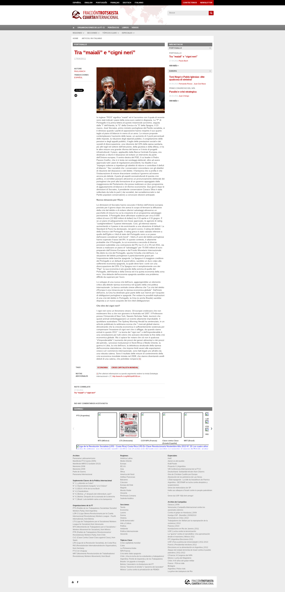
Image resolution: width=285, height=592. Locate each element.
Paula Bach (79, 71)
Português (101, 2)
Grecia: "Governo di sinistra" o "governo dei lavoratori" (142, 567)
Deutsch (127, 2)
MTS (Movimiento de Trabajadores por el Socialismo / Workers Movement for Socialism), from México (94, 528)
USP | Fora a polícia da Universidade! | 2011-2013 (188, 542)
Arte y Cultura (125, 523)
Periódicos (113, 27)
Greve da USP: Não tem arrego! (180, 496)
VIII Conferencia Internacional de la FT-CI (184, 469)
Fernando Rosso (185, 84)
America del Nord (127, 474)
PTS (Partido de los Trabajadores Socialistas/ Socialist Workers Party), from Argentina (95, 509)
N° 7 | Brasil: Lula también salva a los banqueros (92, 499)
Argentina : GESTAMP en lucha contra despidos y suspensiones (188, 483)
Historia (123, 518)
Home (75, 38)
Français (114, 2)
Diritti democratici (127, 521)
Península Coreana (128, 496)
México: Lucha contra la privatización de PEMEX (139, 570)
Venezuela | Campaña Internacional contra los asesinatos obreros (186, 508)
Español (77, 2)
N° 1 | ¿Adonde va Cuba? (83, 483)
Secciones (92, 33)
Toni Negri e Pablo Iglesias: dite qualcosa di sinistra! (187, 78)
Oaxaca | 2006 (173, 505)
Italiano (139, 2)
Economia (103, 367)
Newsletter (206, 2)
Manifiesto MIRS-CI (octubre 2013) (87, 464)
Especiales (127, 33)
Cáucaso (124, 482)
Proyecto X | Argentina (177, 466)
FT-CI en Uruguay (80, 551)
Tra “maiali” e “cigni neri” (85, 393)
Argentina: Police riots (176, 569)
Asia (122, 469)
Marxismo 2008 (79, 466)
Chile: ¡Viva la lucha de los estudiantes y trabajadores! (142, 556)
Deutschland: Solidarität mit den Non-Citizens (186, 472)
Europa (123, 464)
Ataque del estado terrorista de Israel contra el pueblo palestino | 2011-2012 (189, 551)
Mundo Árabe (125, 490)
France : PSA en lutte (176, 563)
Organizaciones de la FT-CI (91, 27)
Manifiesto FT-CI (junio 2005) (84, 461)
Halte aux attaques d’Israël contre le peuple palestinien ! (190, 491)
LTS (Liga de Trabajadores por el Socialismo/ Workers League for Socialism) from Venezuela (94, 523)
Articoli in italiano (92, 38)
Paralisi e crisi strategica (183, 91)
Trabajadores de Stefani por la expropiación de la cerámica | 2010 (188, 522)
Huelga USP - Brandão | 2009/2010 (182, 515)
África (122, 472)
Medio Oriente (126, 461)
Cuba (122, 546)
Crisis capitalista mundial (124, 367)
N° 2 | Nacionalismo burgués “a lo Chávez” (90, 486)
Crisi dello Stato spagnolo (130, 554)
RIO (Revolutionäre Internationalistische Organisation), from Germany (95, 547)
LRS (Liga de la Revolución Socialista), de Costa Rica (94, 543)
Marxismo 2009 (79, 469)
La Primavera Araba (128, 548)
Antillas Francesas (127, 477)
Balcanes (124, 480)
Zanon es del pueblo (176, 461)
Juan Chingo (184, 96)
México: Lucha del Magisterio (179, 558)
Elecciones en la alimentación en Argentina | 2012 (188, 547)
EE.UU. (123, 466)
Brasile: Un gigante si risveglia (132, 562)
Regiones (77, 33)
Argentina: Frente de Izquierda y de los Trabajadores (141, 559)
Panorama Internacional (82, 474)
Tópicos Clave (109, 33)
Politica (123, 526)
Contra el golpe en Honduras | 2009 (182, 513)
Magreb (123, 488)
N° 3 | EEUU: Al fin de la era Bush (86, 489)
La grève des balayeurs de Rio (180, 571)
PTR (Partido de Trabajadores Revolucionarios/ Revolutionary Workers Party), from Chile (92, 533)
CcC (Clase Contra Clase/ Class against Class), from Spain (94, 539)
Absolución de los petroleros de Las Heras (185, 477)
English (88, 2)
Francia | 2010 (173, 526)
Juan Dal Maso (200, 84)
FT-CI (142, 14)
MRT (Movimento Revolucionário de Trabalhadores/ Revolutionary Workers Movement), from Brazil (94, 555)
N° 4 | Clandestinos (80, 491)
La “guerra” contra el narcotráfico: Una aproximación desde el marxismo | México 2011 (189, 535)
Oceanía (123, 493)
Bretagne (171, 566)
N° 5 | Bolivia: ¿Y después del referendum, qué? (92, 494)
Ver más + (174, 65)
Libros (125, 27)
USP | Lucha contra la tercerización (182, 531)
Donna (123, 515)
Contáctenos (190, 2)
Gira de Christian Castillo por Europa (182, 474)
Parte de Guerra (79, 472)
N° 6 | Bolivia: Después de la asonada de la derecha (94, 497)
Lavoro (123, 513)
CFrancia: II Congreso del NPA (180, 555)
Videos (135, 27)
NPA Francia (125, 551)
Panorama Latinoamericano (84, 458)
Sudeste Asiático (127, 498)
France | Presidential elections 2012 (182, 545)
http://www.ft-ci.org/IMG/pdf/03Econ (126, 376)
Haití (169, 458)
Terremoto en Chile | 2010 (178, 518)
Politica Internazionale (129, 531)
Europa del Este (126, 485)
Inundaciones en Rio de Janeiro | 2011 (183, 529)
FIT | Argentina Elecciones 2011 (180, 539)
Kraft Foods (172, 464)
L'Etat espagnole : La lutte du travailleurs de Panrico (189, 480)
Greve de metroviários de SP (179, 488)
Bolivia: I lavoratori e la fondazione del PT (137, 564)
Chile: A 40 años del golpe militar (181, 561)
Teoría (122, 507)
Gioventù (124, 534)
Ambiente (124, 529)
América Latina (126, 458)
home (73, 27)
